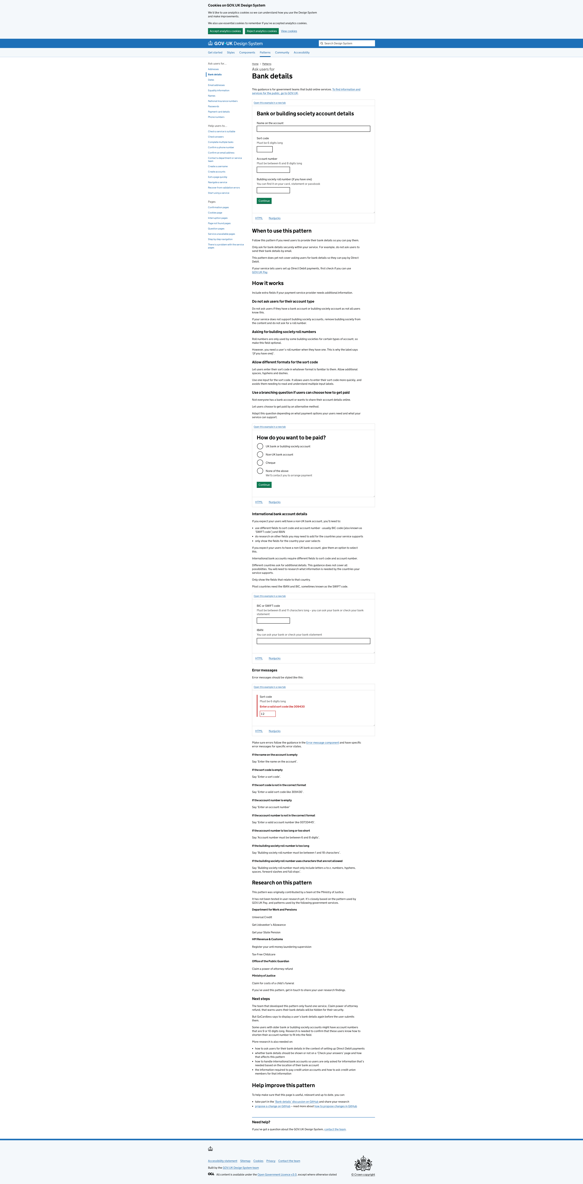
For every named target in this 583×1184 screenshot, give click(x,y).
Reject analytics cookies (262, 31)
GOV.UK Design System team (241, 1167)
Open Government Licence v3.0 (277, 1174)
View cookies (289, 31)
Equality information (218, 90)
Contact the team (289, 1161)
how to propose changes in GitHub (335, 1106)
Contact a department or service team (225, 159)
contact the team (335, 1129)
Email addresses (216, 85)
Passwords (213, 106)
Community (282, 52)
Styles (231, 52)
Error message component (322, 742)
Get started (215, 52)
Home (255, 63)
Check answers (216, 136)
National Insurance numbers (223, 101)
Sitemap (245, 1161)
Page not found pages (219, 223)
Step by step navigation (220, 239)
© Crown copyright (363, 1174)
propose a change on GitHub (272, 1106)
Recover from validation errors (224, 187)
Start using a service (218, 192)
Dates (211, 79)
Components (247, 52)
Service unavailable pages (221, 233)
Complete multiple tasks (220, 142)
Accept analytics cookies (225, 31)
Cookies (258, 1161)
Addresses (213, 69)
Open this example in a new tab (270, 102)
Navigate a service (217, 182)
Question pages (216, 228)
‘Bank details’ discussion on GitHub (297, 1101)
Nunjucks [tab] (275, 218)
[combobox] (347, 43)
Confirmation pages (218, 207)
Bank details (215, 74)
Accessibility (302, 52)
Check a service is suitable (221, 131)
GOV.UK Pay (259, 272)
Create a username (218, 166)
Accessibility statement (222, 1161)
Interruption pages (218, 218)
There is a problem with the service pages (226, 246)
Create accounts (216, 171)
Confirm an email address (221, 152)
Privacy (270, 1161)
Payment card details (219, 111)
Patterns (266, 63)
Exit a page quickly (217, 177)
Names (211, 95)
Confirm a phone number (221, 147)
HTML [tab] (259, 218)
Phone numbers (216, 117)
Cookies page (215, 212)
